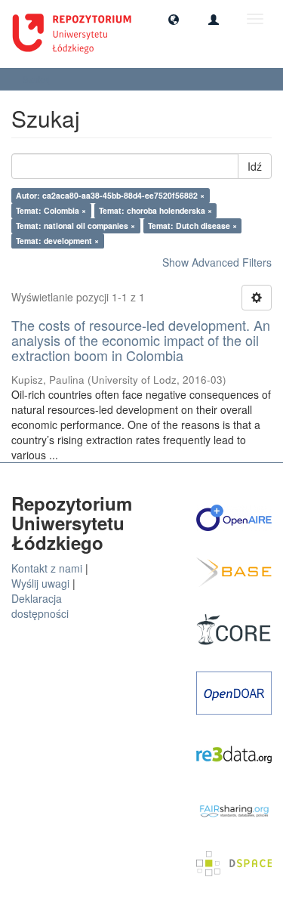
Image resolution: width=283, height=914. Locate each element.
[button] (173, 19)
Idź (255, 166)
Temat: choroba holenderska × (155, 210)
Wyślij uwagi (40, 583)
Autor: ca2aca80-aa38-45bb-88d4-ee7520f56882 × (110, 195)
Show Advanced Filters (217, 262)
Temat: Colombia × (51, 210)
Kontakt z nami (46, 568)
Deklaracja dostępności (40, 606)
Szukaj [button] (38, 79)
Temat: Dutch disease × (192, 225)
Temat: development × (57, 240)
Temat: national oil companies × (75, 225)
